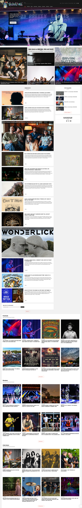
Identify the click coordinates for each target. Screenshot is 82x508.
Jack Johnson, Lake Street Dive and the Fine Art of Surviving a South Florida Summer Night (12, 434)
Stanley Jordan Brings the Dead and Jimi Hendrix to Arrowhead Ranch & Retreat (30, 434)
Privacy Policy (66, 3)
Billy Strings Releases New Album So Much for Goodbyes (37, 153)
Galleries (47, 6)
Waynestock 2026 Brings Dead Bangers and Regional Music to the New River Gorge (50, 341)
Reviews (39, 6)
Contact (63, 3)
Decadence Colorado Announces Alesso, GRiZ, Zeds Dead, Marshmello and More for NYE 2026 (51, 369)
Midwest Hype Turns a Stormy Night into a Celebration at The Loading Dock (51, 434)
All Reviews (41, 441)
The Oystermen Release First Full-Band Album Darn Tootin (38, 183)
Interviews (35, 6)
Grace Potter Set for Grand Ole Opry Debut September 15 (38, 290)
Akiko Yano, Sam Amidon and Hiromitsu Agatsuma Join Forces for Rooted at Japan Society (37, 169)
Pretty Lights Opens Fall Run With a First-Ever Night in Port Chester (11, 406)
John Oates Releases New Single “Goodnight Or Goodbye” (37, 92)
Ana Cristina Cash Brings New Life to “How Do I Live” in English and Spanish (11, 499)
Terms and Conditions (71, 3)
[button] (1, 26)
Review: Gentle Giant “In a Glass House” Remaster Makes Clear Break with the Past (31, 471)
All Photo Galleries (67, 112)
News (32, 6)
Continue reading (43, 188)
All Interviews (41, 506)
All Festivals (41, 376)
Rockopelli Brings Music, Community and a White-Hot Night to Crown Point (31, 341)
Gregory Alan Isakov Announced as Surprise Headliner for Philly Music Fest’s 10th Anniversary (69, 341)
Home (25, 6)
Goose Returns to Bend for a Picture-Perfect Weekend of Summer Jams (50, 406)
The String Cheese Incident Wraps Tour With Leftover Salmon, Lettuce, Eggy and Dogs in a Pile (70, 369)
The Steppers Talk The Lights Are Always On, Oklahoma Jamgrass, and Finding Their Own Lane (50, 499)
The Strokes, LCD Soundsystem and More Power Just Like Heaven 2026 (12, 341)
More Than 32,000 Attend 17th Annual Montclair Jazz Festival (11, 369)
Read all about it (13, 22)
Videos (51, 6)
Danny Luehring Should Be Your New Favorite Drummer (37, 107)
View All (27, 311)
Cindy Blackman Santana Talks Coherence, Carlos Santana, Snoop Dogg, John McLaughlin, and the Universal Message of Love (30, 500)
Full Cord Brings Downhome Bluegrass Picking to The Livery (70, 434)
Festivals (43, 6)
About (60, 3)
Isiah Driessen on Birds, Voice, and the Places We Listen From (69, 499)
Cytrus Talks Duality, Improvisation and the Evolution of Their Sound (50, 471)
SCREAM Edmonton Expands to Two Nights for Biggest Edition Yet (30, 369)
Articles (28, 6)
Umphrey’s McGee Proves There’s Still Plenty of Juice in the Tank (15, 15)
